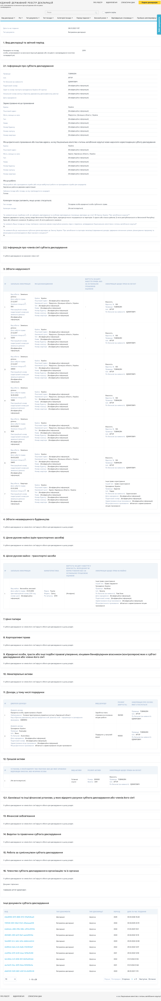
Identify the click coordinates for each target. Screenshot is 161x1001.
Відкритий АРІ (111, 2)
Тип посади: (47, 18)
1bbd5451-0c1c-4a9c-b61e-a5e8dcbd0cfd (19, 941)
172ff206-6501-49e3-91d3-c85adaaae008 (19, 923)
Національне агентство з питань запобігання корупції (141, 996)
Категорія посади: (64, 18)
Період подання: (82, 18)
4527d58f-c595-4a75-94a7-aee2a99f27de (19, 935)
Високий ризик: (100, 18)
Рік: (20, 18)
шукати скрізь (110, 12)
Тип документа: (32, 18)
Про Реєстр (97, 2)
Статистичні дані (128, 2)
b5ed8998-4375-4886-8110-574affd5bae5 (19, 917)
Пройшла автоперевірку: (146, 18)
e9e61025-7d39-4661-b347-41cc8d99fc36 (19, 971)
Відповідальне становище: (121, 18)
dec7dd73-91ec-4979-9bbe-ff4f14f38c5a (19, 965)
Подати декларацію (150, 2)
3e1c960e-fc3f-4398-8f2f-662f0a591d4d (19, 959)
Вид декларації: (8, 18)
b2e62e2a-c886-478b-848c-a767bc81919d (20, 929)
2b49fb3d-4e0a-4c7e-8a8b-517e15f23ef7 (19, 947)
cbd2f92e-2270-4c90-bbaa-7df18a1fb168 (19, 953)
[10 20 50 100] (10, 979)
